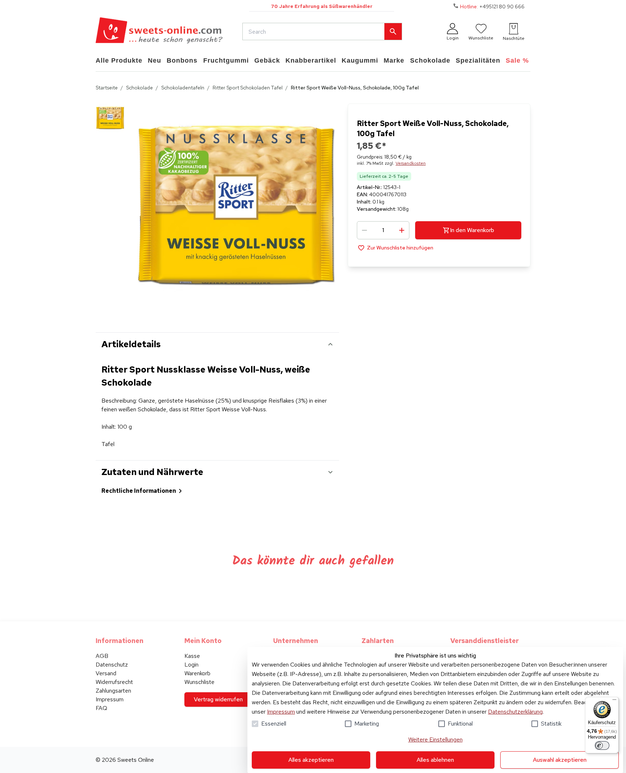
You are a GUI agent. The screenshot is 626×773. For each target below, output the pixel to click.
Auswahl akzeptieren (560, 760)
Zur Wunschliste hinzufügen (400, 247)
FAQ (101, 708)
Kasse (192, 656)
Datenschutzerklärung (515, 711)
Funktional (460, 723)
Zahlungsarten (113, 690)
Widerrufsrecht (114, 682)
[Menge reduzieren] (364, 230)
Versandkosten (411, 163)
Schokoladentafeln (182, 87)
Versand (106, 673)
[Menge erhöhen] (402, 230)
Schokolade (139, 87)
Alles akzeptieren (311, 760)
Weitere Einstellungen (435, 739)
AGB (102, 656)
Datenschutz (112, 664)
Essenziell (273, 723)
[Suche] (393, 31)
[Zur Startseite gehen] (159, 31)
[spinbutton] (383, 230)
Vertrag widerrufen (218, 699)
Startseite (107, 87)
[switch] (602, 745)
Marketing (366, 723)
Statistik (551, 723)
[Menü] (614, 701)
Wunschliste (199, 682)
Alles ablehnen (435, 760)
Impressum (281, 711)
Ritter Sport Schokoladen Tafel (248, 87)
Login (191, 664)
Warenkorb (197, 673)
